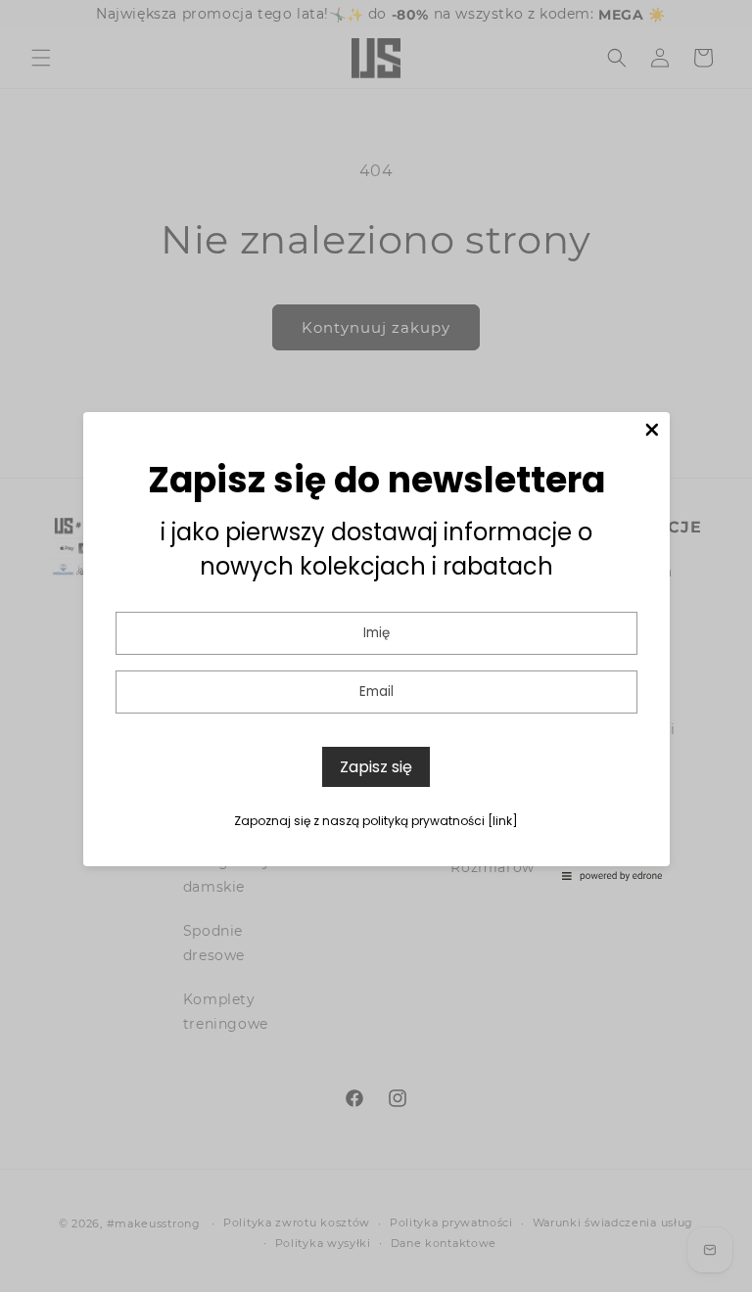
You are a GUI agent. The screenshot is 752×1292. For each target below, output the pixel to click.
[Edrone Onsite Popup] (376, 646)
